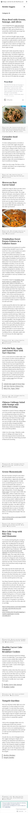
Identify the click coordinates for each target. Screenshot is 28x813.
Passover (14, 232)
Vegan (19, 128)
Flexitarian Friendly (16, 127)
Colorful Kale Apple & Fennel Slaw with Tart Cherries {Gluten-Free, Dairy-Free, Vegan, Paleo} (14, 386)
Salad (17, 232)
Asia (13, 523)
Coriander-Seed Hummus (9, 137)
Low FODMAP (15, 130)
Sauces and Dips (9, 176)
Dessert (16, 694)
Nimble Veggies (8, 7)
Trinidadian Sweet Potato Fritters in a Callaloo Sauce (11, 241)
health (11, 130)
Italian (22, 127)
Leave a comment (19, 131)
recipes (3, 131)
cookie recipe (10, 378)
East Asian (18, 639)
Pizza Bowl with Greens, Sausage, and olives (14, 20)
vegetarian (11, 131)
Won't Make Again (20, 176)
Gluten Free (14, 174)
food (8, 130)
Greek (18, 174)
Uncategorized (14, 128)
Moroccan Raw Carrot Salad (9, 183)
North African (9, 232)
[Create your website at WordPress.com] (14, 1)
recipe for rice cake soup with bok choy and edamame (14, 550)
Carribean (17, 340)
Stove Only (8, 128)
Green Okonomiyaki (12, 471)
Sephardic (21, 232)
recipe (24, 130)
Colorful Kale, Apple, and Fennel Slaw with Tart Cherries (12, 350)
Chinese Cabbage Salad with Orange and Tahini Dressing (13, 404)
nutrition (20, 130)
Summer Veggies (5, 798)
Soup (14, 640)
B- (11, 127)
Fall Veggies (15, 231)
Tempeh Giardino (10, 700)
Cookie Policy (7, 807)
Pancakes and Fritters (12, 341)
